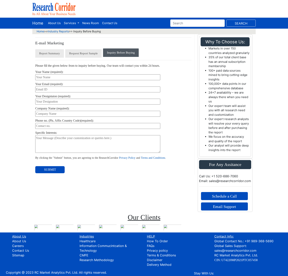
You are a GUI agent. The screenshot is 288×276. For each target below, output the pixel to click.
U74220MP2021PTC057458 (239, 260)
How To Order (157, 241)
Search (241, 23)
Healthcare (88, 241)
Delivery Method (159, 265)
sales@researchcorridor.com (235, 250)
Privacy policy (157, 250)
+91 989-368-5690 (259, 241)
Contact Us (109, 23)
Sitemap (18, 255)
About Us (54, 23)
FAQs (150, 246)
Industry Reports (58, 31)
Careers (18, 246)
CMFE (84, 255)
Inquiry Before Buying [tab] (121, 52)
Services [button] (70, 23)
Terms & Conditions (161, 255)
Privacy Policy (127, 157)
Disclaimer (154, 260)
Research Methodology (97, 260)
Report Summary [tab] (49, 53)
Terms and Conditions (153, 157)
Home (37, 23)
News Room (90, 23)
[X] (216, 273)
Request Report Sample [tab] (83, 53)
